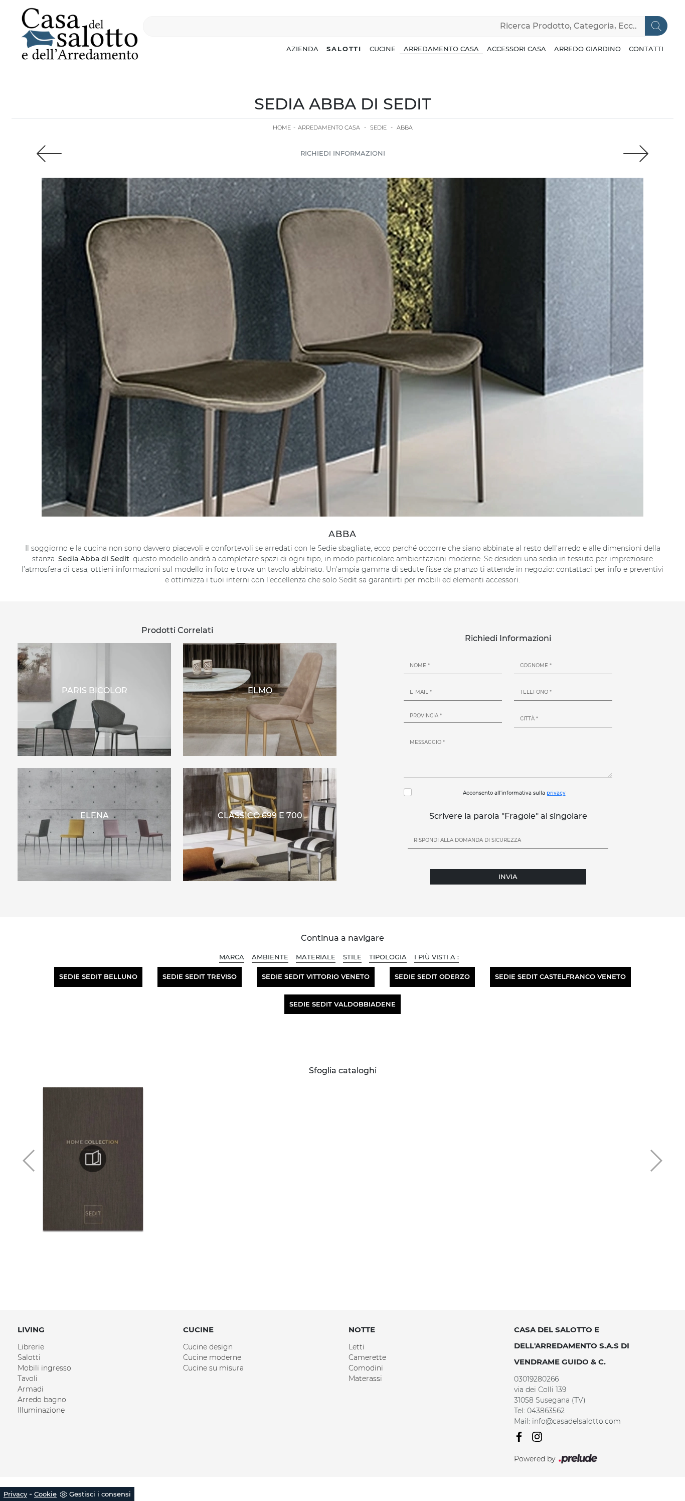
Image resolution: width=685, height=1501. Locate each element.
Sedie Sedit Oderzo (432, 976)
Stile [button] (352, 957)
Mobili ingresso (44, 1367)
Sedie (378, 127)
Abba (405, 127)
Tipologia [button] (388, 957)
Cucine (383, 49)
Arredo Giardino (587, 49)
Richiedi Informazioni (342, 153)
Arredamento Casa (441, 49)
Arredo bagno (42, 1399)
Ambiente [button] (270, 957)
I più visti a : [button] (436, 957)
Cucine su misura (213, 1367)
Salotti (344, 49)
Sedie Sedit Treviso (199, 976)
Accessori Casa (516, 49)
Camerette (367, 1357)
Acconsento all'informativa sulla (514, 793)
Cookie (45, 1494)
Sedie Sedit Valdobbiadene (342, 1004)
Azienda (302, 49)
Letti (357, 1346)
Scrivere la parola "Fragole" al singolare (508, 816)
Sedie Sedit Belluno (98, 976)
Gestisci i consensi (100, 1494)
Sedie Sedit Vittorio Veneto (316, 976)
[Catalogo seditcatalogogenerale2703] (92, 1158)
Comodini (366, 1367)
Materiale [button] (315, 957)
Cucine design (208, 1346)
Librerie (31, 1346)
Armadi (31, 1389)
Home (282, 127)
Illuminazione (41, 1410)
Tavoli (28, 1378)
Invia (508, 876)
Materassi (365, 1378)
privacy (556, 793)
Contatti (646, 49)
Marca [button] (231, 957)
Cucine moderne (212, 1357)
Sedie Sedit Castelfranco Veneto (560, 976)
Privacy (15, 1494)
